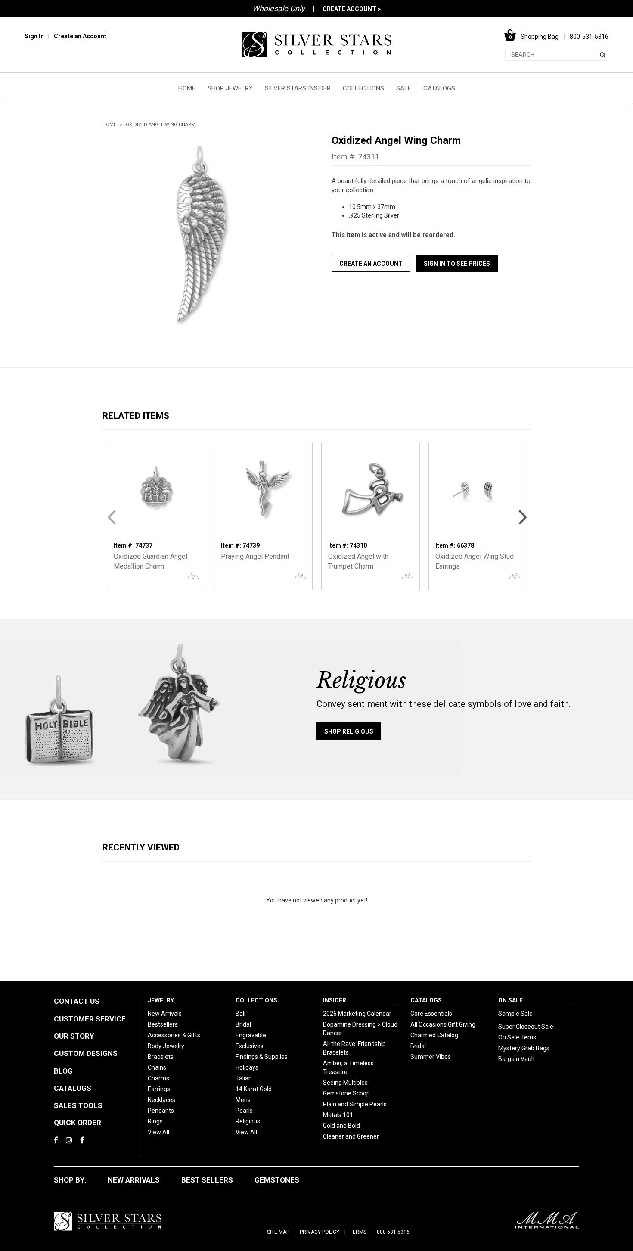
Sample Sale (515, 1013)
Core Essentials (431, 1013)
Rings (155, 1121)
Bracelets (161, 1056)
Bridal (243, 1024)
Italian (244, 1078)
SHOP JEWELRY (230, 88)
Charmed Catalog (434, 1035)
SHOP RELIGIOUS (348, 731)
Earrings (159, 1089)
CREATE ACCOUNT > (352, 9)
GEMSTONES (276, 1180)
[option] (201, 233)
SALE (403, 88)
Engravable (251, 1035)
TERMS (358, 1232)
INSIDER (334, 1000)
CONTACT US (76, 1001)
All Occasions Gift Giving (442, 1024)
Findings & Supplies (262, 1056)
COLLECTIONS (363, 88)
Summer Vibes (430, 1056)
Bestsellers (163, 1024)
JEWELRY (161, 1000)
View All (158, 1132)
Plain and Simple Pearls (355, 1104)
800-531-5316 (393, 1232)
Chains (157, 1067)
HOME (186, 88)
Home (109, 125)
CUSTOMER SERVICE (90, 1018)
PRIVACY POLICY (319, 1232)
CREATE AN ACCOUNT (371, 263)
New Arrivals (165, 1013)
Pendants (161, 1110)
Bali (240, 1013)
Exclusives (250, 1045)
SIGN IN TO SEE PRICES (457, 263)
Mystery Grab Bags (523, 1048)
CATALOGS (439, 88)
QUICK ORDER (77, 1122)
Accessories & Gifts (174, 1035)
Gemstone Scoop (346, 1093)
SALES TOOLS (78, 1105)
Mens (243, 1099)
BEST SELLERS (207, 1180)
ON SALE (510, 1000)
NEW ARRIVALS (134, 1180)
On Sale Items (517, 1037)
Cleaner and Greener (351, 1136)
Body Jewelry (166, 1045)
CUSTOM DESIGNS (86, 1053)
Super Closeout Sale (525, 1026)
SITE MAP (278, 1232)
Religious (248, 1121)
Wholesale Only (278, 8)
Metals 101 (338, 1114)
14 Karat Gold (254, 1089)
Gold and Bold (341, 1125)
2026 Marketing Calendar (357, 1013)
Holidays (247, 1067)
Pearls (244, 1110)
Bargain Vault (516, 1058)
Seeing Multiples (345, 1082)
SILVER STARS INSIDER (298, 88)
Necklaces (161, 1099)
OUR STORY (74, 1036)
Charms (158, 1078)
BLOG (63, 1071)
